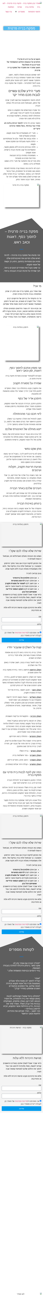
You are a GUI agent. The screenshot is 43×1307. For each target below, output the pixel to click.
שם (40, 616)
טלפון (39, 624)
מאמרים (21, 11)
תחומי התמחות (34, 11)
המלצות (11, 7)
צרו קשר (8, 11)
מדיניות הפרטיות (21, 632)
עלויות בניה (29, 7)
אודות (19, 7)
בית (38, 7)
